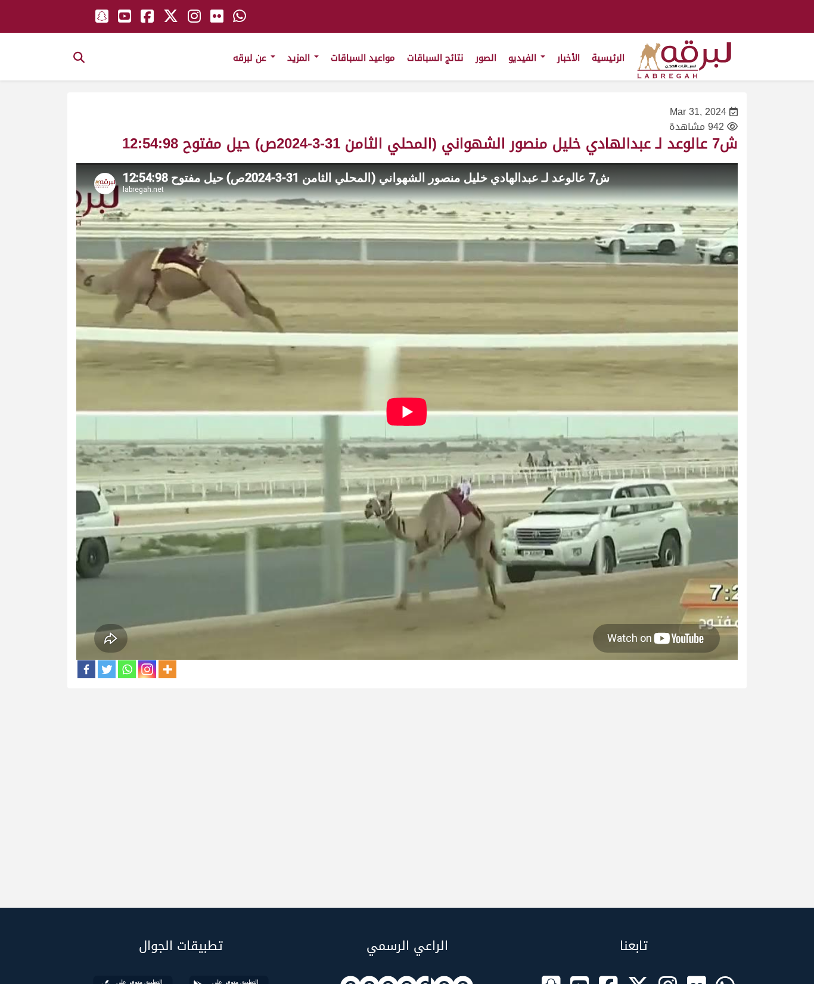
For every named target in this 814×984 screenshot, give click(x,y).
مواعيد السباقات (363, 57)
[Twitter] (107, 669)
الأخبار (568, 57)
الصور (486, 57)
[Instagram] (147, 669)
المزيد (300, 57)
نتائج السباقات (435, 57)
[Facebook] (86, 669)
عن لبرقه (251, 57)
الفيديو (523, 57)
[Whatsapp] (127, 669)
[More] (167, 669)
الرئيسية (608, 57)
